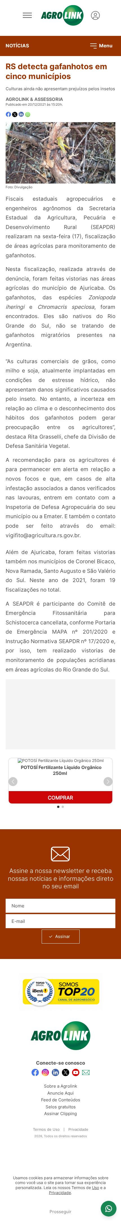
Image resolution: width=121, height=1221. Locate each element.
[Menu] (27, 15)
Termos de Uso (46, 1129)
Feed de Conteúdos (60, 1099)
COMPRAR (60, 798)
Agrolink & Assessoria (34, 99)
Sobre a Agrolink (60, 1086)
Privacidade (78, 1129)
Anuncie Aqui (60, 1093)
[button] (12, 781)
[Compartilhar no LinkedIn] (21, 114)
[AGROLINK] (62, 15)
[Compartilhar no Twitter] (14, 114)
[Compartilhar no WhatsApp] (27, 114)
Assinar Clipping (60, 1113)
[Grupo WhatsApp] (108, 1209)
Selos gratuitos (61, 1106)
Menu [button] (105, 45)
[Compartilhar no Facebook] (8, 114)
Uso (95, 1187)
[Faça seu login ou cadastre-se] (95, 15)
